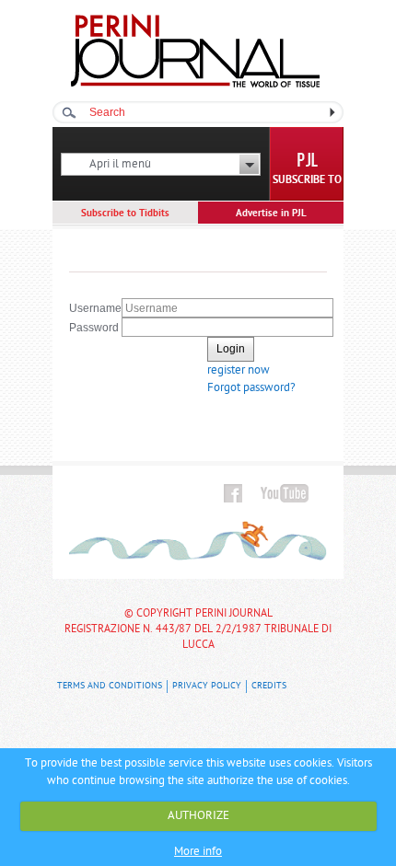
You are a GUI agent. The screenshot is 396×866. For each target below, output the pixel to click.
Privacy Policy (206, 686)
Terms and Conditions (109, 686)
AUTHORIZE (198, 816)
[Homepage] (195, 84)
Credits (268, 686)
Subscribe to (307, 180)
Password (94, 327)
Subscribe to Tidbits (125, 213)
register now (238, 370)
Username (95, 308)
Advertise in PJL (271, 213)
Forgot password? (251, 388)
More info (198, 852)
